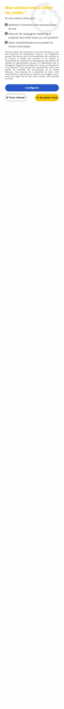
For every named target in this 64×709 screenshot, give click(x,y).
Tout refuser (17, 97)
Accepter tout (48, 97)
